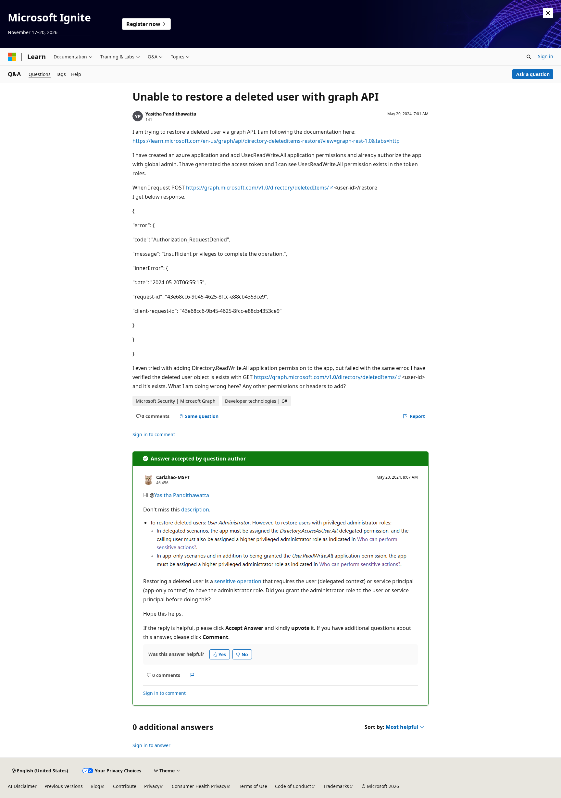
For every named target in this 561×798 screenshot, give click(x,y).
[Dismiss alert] (548, 13)
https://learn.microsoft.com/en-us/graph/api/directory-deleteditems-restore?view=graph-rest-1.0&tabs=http (266, 140)
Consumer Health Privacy (199, 786)
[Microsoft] (12, 57)
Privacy (151, 786)
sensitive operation (237, 581)
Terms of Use (253, 786)
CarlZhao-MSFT (173, 477)
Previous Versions (63, 786)
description (195, 509)
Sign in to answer (151, 745)
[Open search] (528, 57)
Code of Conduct (293, 786)
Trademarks (336, 786)
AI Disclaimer (22, 786)
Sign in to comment (153, 434)
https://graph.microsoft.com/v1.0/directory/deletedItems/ (257, 187)
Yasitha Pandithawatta (170, 114)
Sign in (545, 56)
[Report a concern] (192, 675)
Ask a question (533, 74)
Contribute (124, 786)
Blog (95, 786)
